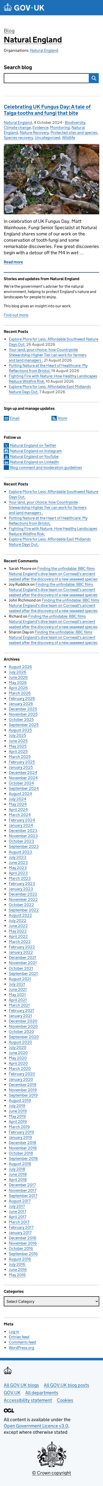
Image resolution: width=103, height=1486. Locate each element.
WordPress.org (21, 1347)
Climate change (17, 127)
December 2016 (22, 1237)
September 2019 (23, 1095)
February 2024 (22, 820)
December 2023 (23, 830)
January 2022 (21, 952)
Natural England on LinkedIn (34, 462)
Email (15, 418)
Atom (62, 418)
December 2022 (23, 894)
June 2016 (18, 1269)
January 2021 (20, 1015)
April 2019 (18, 1121)
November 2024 (23, 777)
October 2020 (21, 1031)
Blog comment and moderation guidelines (46, 467)
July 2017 (17, 1206)
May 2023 (18, 867)
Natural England (33, 40)
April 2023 (18, 873)
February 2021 (21, 1010)
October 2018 (21, 1153)
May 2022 (18, 931)
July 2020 (17, 1047)
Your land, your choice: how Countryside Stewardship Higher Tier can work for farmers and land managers (47, 355)
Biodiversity (75, 122)
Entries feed (19, 1336)
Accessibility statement (28, 1400)
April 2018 (18, 1179)
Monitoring (60, 127)
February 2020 (22, 1073)
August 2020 (20, 1042)
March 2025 (19, 756)
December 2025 (23, 709)
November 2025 (23, 714)
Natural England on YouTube (34, 456)
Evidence (40, 127)
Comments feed (22, 1342)
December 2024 (23, 772)
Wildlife (68, 137)
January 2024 (21, 825)
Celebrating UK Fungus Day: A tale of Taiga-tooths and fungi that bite (47, 110)
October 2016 (21, 1248)
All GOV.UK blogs (21, 1385)
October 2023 (21, 841)
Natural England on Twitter (33, 445)
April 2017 (17, 1216)
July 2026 (17, 672)
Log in (14, 1331)
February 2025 (22, 762)
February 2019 (21, 1132)
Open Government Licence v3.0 (36, 1426)
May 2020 (18, 1058)
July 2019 (17, 1105)
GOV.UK (12, 1393)
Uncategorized (47, 137)
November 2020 (23, 1026)
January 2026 (21, 703)
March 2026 (20, 693)
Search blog (18, 67)
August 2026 (20, 666)
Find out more (16, 315)
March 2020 (20, 1068)
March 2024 (20, 814)
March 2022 (20, 941)
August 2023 (20, 852)
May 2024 (18, 804)
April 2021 (18, 1000)
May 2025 (17, 746)
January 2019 (20, 1137)
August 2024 (20, 793)
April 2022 (18, 936)
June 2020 (18, 1052)
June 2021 (18, 989)
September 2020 (24, 1036)
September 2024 (24, 788)
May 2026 (18, 682)
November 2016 (23, 1243)
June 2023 (18, 862)
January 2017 (20, 1232)
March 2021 (19, 1005)
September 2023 (24, 846)
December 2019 (22, 1084)
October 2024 (21, 783)
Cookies (65, 1400)
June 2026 (18, 677)
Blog (9, 30)
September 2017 (23, 1195)
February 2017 (21, 1227)
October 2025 (21, 719)
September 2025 (23, 724)
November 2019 (23, 1089)
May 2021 (17, 994)
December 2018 (22, 1142)
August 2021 (20, 978)
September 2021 (23, 973)
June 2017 (17, 1211)
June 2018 (18, 1174)
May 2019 (17, 1116)
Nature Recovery (34, 132)
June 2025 (18, 740)
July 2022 (17, 920)
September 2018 (23, 1158)
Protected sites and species (73, 132)
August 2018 (20, 1163)
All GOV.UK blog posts (66, 1385)
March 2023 (20, 878)
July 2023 (17, 857)
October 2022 (21, 904)
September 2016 (23, 1253)
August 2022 (20, 915)
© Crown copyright (51, 1473)
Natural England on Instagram (36, 451)
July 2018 (17, 1169)
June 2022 (18, 925)
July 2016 (17, 1264)
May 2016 (17, 1274)
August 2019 (20, 1100)
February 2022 (22, 947)
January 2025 (21, 767)
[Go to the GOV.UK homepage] (24, 7)
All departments (41, 1393)
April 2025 (18, 751)
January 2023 (21, 888)
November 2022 (23, 899)
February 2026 (22, 698)
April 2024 (18, 809)
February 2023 (22, 883)
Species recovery (18, 137)
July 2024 (17, 799)
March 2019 (19, 1126)
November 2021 (23, 962)
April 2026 (18, 687)
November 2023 (23, 835)
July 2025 (17, 735)
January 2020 (21, 1079)
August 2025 (20, 730)
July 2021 (17, 984)
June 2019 (18, 1111)
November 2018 (23, 1148)
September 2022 (24, 910)
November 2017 (22, 1190)
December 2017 (22, 1184)
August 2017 (19, 1201)
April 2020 (18, 1063)
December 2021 (22, 957)
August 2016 (20, 1259)
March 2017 (19, 1222)
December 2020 (23, 1021)
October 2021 (21, 968)
